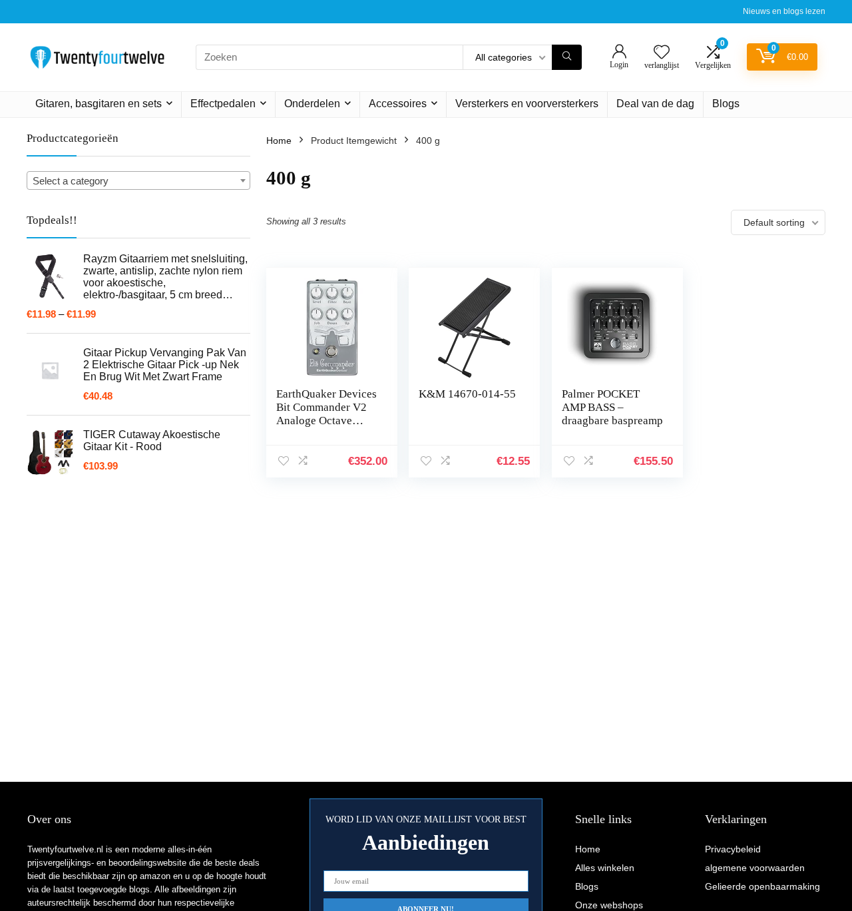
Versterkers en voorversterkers (526, 103)
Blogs (726, 103)
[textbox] (138, 181)
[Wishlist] (662, 53)
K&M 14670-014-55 (467, 394)
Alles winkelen (604, 867)
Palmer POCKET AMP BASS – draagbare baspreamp (612, 407)
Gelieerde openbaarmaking (762, 886)
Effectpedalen (223, 103)
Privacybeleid (733, 849)
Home (279, 140)
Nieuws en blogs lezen (784, 11)
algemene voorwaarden (755, 867)
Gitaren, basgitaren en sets (98, 103)
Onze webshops (609, 905)
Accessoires (398, 103)
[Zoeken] (567, 57)
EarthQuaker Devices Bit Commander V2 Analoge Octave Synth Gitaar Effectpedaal (326, 421)
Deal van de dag (655, 103)
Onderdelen (312, 103)
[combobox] (138, 180)
